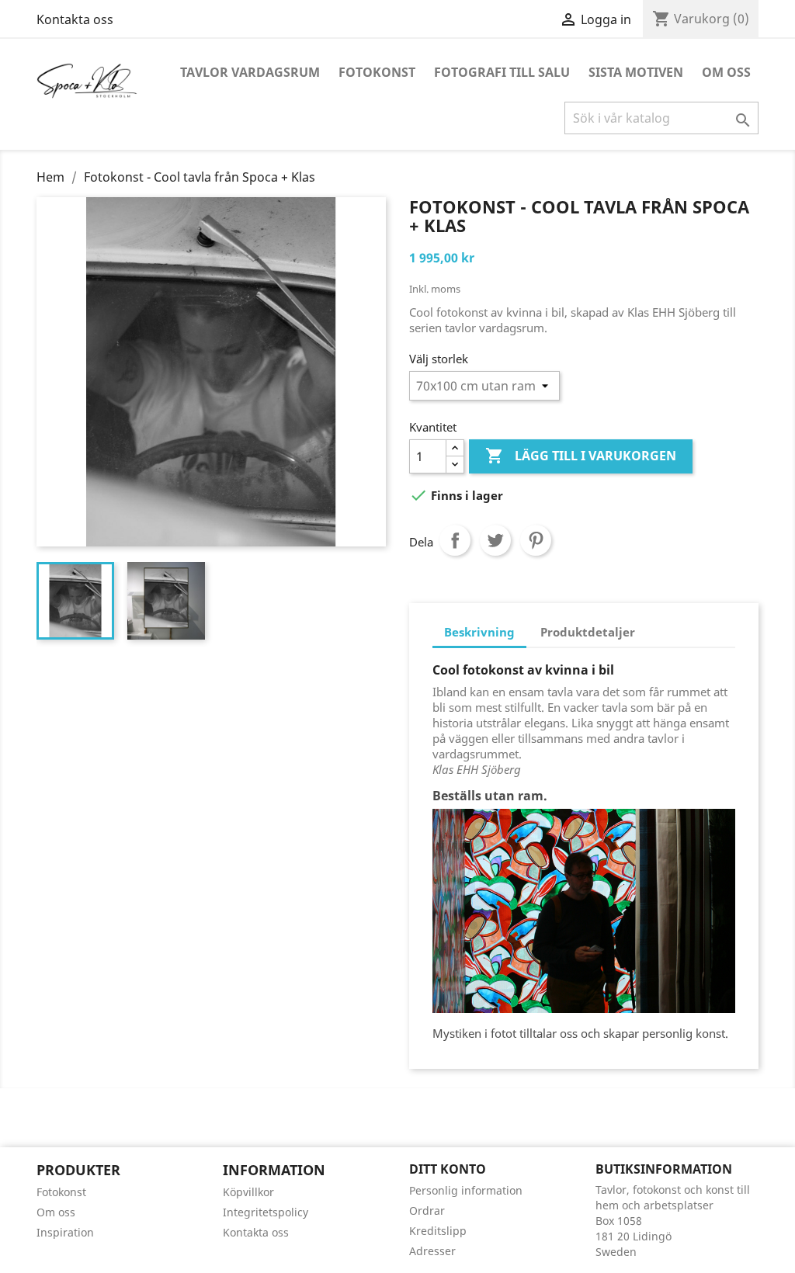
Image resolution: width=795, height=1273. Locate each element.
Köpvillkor (248, 1192)
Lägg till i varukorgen (580, 455)
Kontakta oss (74, 19)
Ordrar (427, 1210)
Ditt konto (447, 1169)
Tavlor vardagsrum (250, 72)
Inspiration (65, 1232)
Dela (454, 540)
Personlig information (465, 1190)
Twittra (495, 540)
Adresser (432, 1251)
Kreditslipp (438, 1230)
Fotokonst (376, 72)
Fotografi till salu (502, 72)
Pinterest (535, 540)
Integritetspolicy (265, 1212)
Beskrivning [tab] (479, 632)
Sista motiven (635, 72)
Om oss (726, 72)
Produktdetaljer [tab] (587, 632)
